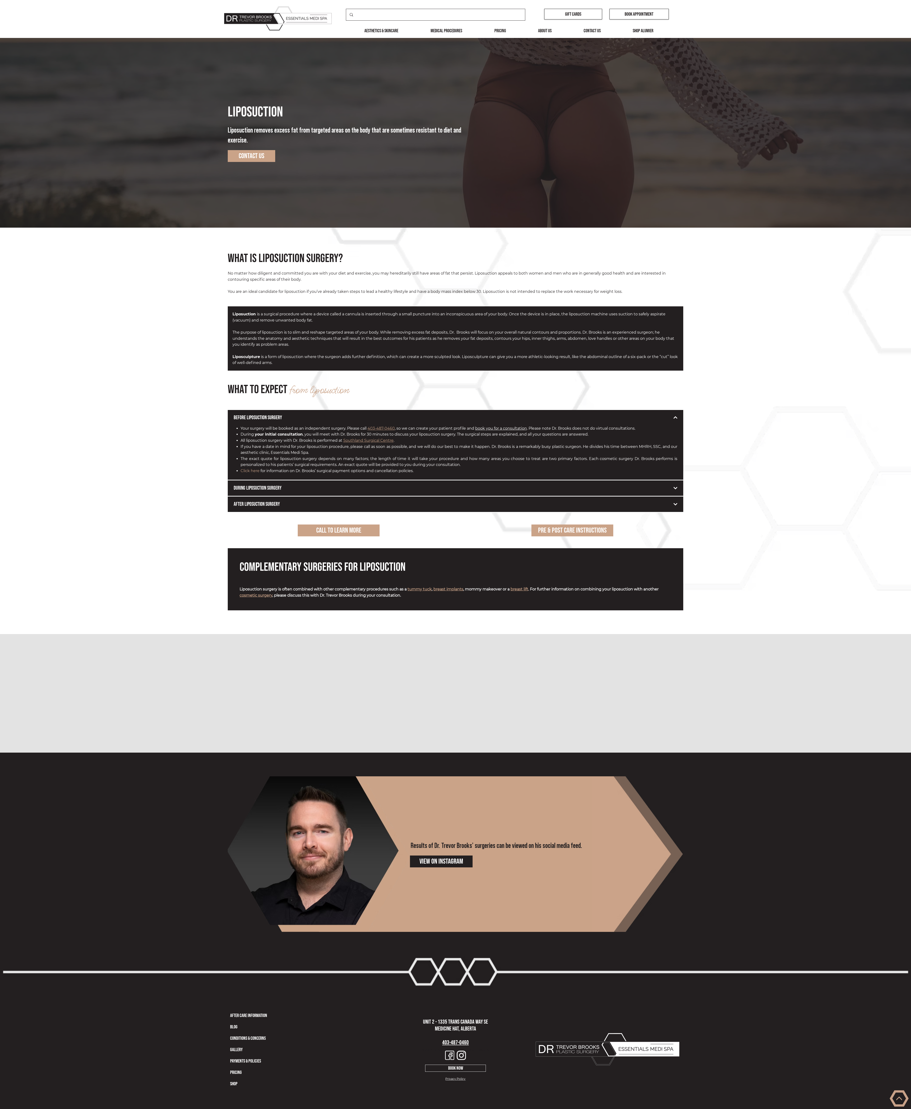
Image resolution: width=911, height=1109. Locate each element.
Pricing (236, 1072)
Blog (233, 1027)
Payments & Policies (245, 1061)
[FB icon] (449, 1055)
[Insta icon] (461, 1055)
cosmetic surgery (256, 595)
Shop (233, 1084)
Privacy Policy (455, 1079)
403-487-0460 (381, 428)
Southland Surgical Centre (368, 440)
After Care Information (248, 1015)
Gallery (236, 1050)
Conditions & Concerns (248, 1038)
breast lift (519, 589)
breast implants (448, 589)
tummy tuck (420, 589)
